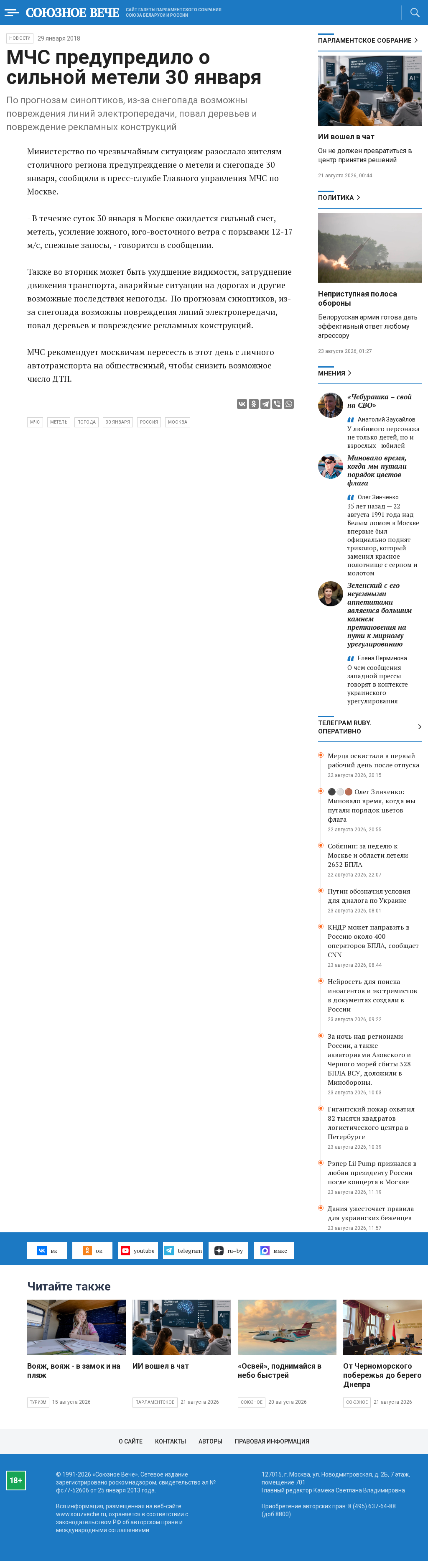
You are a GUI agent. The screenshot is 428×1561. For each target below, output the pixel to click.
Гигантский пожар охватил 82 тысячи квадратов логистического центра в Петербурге (371, 1122)
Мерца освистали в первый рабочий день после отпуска (373, 760)
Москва (177, 422)
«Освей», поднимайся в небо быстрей (279, 1371)
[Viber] (277, 404)
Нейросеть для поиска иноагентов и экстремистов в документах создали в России (372, 995)
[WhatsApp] (289, 404)
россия (149, 422)
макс (280, 1250)
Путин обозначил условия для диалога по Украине (369, 896)
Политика (336, 198)
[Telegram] (265, 404)
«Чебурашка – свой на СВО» (379, 401)
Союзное (251, 1402)
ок (99, 1250)
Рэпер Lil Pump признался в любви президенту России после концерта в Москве (372, 1172)
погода (86, 422)
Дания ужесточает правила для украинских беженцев (371, 1213)
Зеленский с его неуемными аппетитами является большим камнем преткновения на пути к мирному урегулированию (379, 614)
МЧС (35, 422)
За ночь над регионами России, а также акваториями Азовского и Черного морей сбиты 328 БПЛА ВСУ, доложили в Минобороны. (369, 1059)
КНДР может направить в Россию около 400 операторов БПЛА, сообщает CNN (373, 940)
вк (54, 1250)
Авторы (210, 1441)
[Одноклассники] (254, 404)
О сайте (131, 1441)
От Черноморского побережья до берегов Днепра (384, 1375)
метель (58, 422)
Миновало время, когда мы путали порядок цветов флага (377, 470)
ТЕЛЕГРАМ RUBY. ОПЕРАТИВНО (344, 727)
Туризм (38, 1402)
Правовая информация (272, 1441)
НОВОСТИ (20, 38)
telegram (190, 1250)
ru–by (235, 1250)
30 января (118, 422)
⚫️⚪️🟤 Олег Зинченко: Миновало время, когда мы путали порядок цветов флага (371, 805)
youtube (144, 1250)
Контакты (170, 1441)
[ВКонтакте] (242, 404)
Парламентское (155, 1402)
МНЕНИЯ (331, 373)
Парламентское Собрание (365, 40)
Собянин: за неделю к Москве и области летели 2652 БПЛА (368, 855)
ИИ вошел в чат (346, 136)
